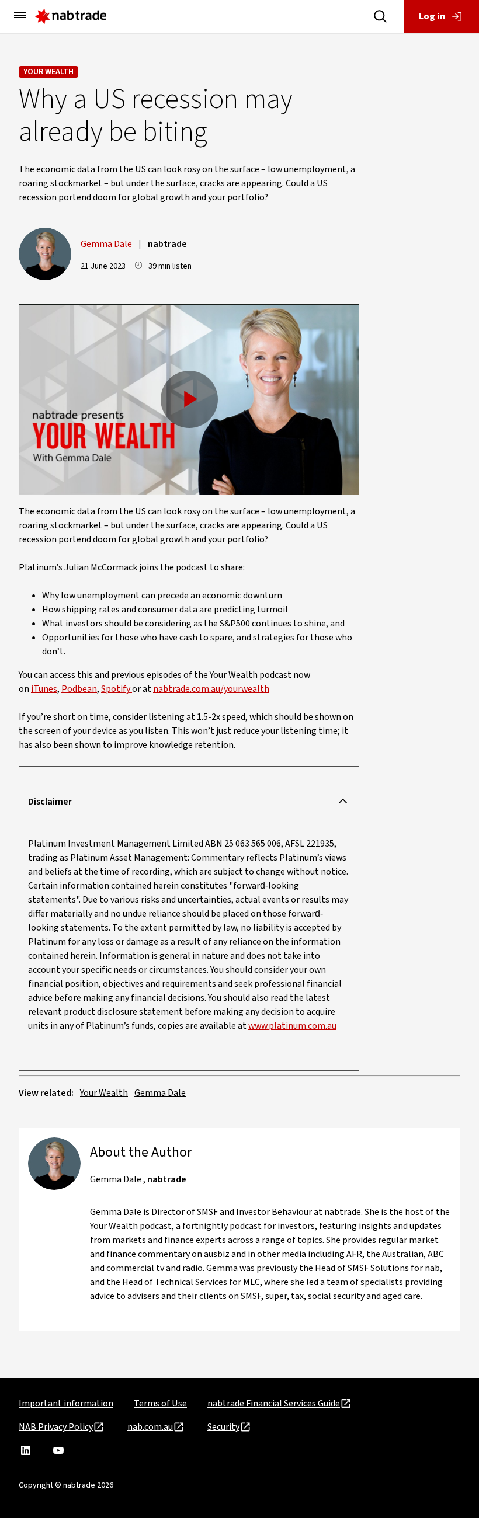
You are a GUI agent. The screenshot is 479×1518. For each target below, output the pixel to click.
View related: (46, 1093)
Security (223, 1426)
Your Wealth (48, 72)
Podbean (79, 689)
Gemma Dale (107, 244)
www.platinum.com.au (292, 1025)
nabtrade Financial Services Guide (273, 1403)
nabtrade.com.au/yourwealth (211, 689)
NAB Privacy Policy (56, 1426)
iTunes (44, 689)
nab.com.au (150, 1426)
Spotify (116, 689)
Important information (66, 1403)
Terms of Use (160, 1403)
